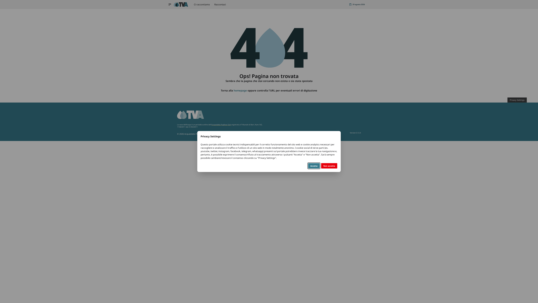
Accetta (313, 166)
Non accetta (329, 166)
